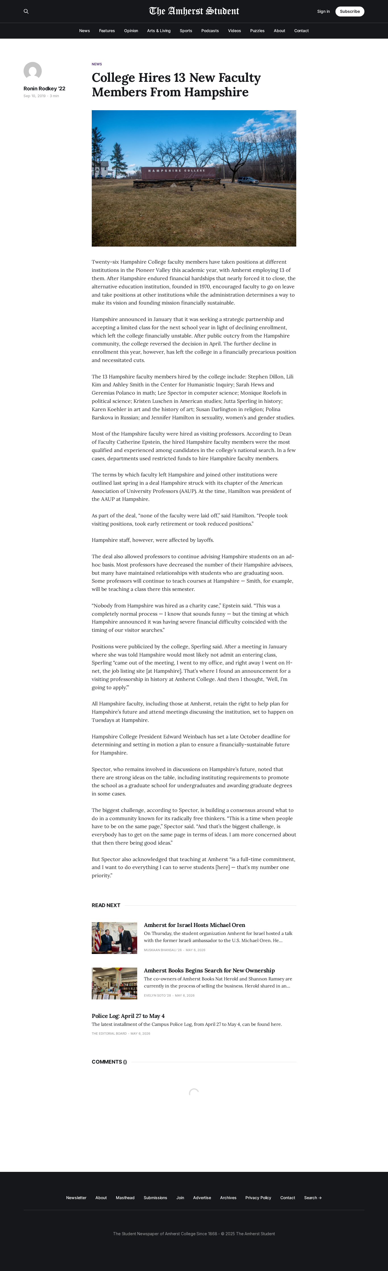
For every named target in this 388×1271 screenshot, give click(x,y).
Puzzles (257, 30)
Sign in (323, 11)
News (84, 30)
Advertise (202, 1197)
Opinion (131, 30)
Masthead (125, 1197)
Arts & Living (159, 30)
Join (180, 1197)
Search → (313, 1197)
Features (107, 30)
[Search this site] (26, 11)
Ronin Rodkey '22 (44, 88)
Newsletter (76, 1197)
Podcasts (210, 30)
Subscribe (350, 11)
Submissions (155, 1197)
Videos (234, 30)
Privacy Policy (258, 1197)
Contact (301, 30)
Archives (228, 1197)
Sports (186, 30)
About (279, 30)
